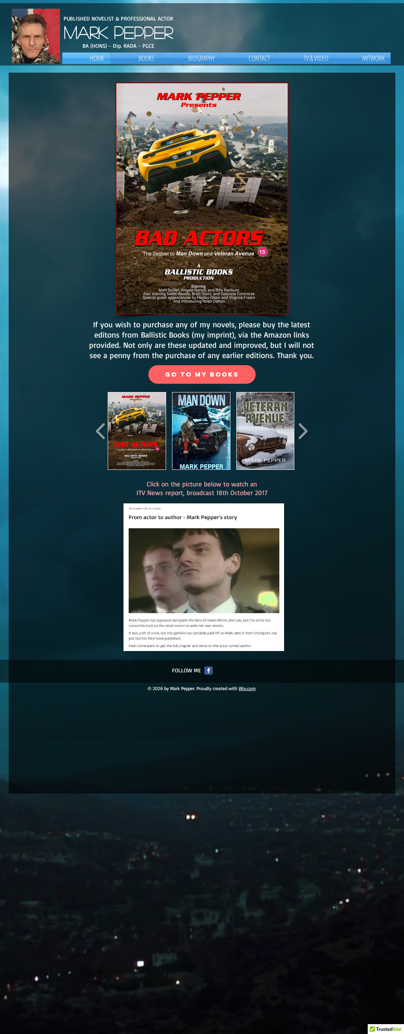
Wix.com (247, 688)
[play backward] (101, 431)
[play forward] (303, 431)
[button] (137, 431)
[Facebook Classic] (208, 670)
